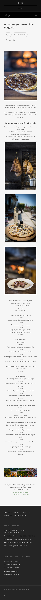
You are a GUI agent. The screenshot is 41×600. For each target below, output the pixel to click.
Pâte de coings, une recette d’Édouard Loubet (18, 542)
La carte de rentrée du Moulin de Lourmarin (17, 539)
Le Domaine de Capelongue (20, 494)
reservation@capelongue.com (20, 492)
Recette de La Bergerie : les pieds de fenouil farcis (19, 536)
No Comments (21, 34)
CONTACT (20, 8)
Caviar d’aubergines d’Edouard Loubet (16, 546)
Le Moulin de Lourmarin (11, 571)
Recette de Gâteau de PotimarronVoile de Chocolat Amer (14, 531)
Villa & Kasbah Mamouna (11, 574)
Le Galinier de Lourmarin (11, 568)
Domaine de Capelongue (12, 564)
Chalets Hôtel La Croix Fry (12, 561)
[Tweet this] (10, 40)
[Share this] (6, 40)
